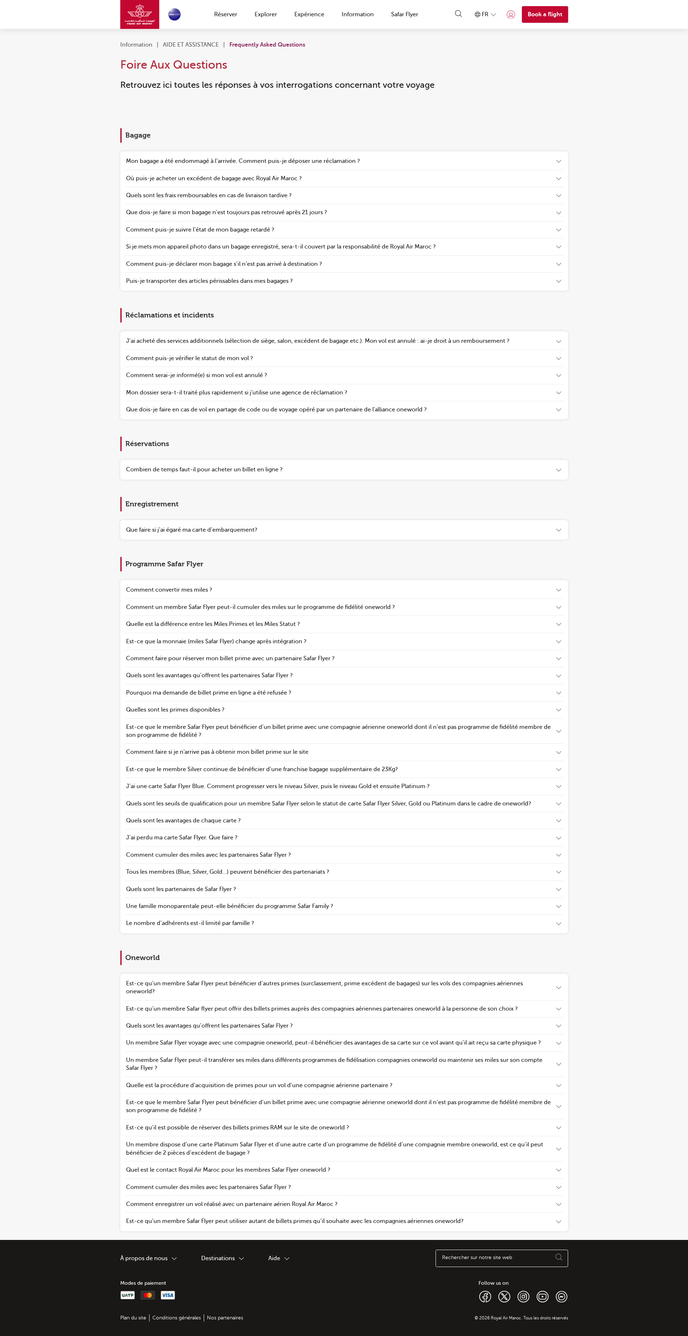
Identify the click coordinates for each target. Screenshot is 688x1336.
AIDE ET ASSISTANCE (191, 45)
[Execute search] (559, 1258)
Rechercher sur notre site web (477, 1257)
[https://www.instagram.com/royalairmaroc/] (523, 1296)
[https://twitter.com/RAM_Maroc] (504, 1296)
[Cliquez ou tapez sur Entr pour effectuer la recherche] (458, 14)
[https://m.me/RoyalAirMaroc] (561, 1296)
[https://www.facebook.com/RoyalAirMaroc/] (485, 1296)
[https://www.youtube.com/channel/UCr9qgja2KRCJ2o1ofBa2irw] (542, 1296)
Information (136, 45)
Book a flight (545, 14)
